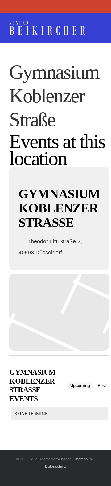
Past (102, 385)
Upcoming (80, 385)
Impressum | (84, 459)
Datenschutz (55, 466)
